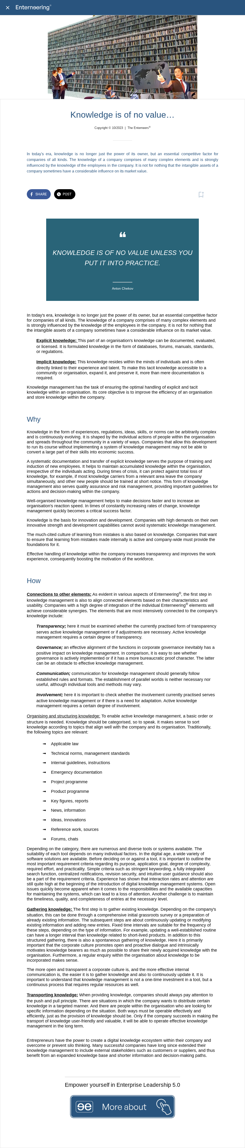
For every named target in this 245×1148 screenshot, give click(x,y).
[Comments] (212, 194)
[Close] (8, 8)
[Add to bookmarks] (201, 194)
